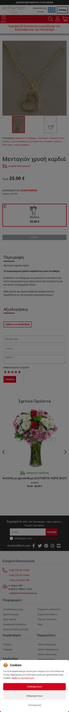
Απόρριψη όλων (34, 696)
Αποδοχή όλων (34, 686)
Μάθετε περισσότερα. (23, 678)
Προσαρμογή (34, 705)
